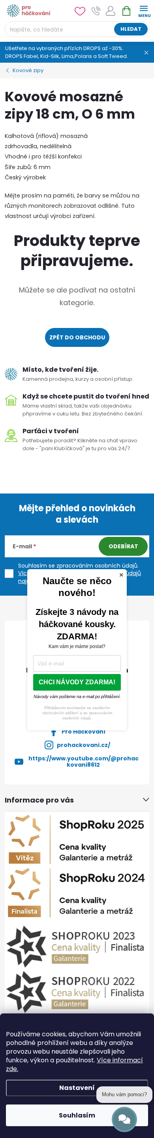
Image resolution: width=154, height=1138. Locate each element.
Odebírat (123, 546)
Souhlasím (77, 1115)
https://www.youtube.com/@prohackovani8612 (83, 761)
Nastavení (77, 1087)
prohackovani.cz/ (83, 745)
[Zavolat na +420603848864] (96, 11)
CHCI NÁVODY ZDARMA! (77, 682)
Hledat (130, 29)
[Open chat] (124, 1119)
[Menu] (143, 10)
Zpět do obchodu (77, 337)
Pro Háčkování (83, 732)
